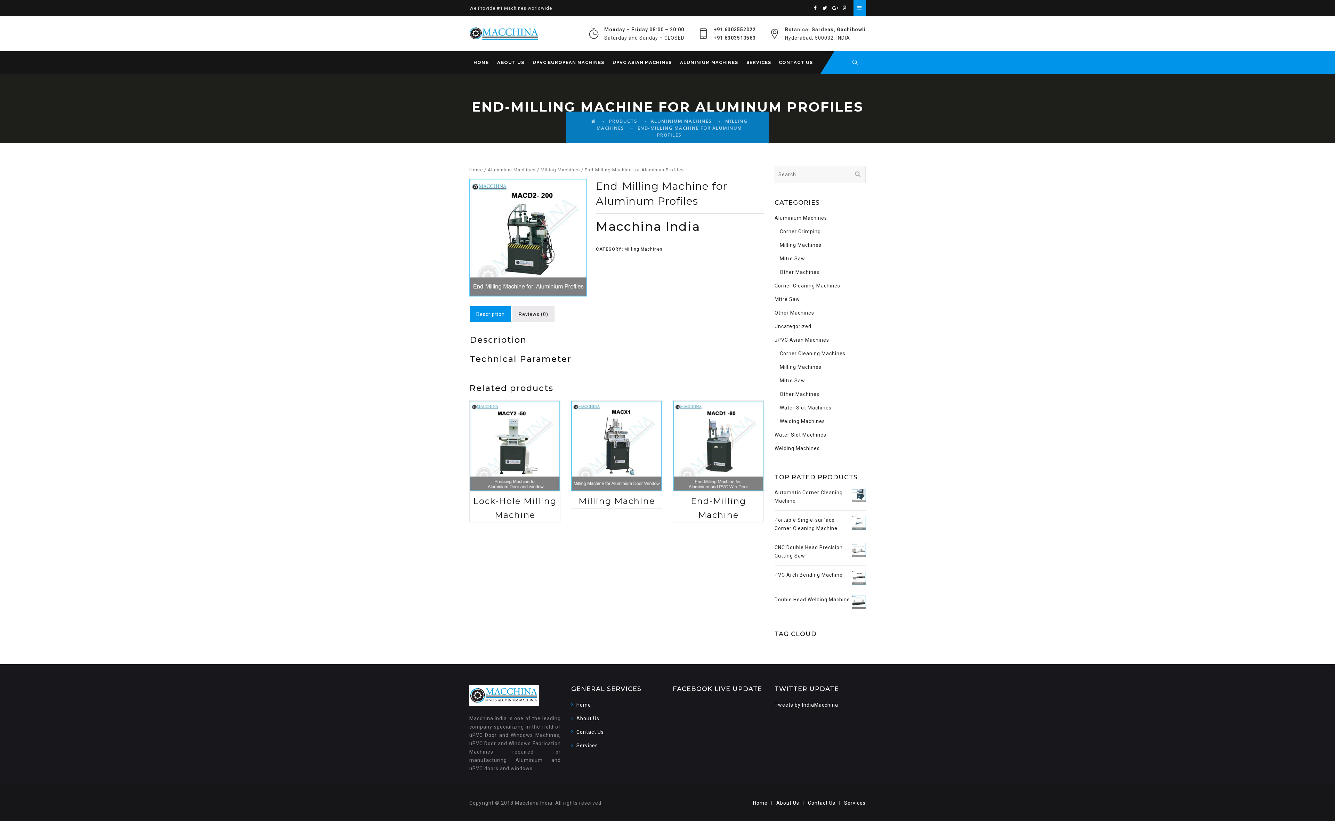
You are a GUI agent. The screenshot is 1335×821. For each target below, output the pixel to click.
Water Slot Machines (806, 407)
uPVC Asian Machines (642, 62)
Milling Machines (560, 169)
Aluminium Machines (709, 62)
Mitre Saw (792, 258)
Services (758, 62)
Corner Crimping (800, 231)
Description (490, 314)
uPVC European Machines (568, 62)
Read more (514, 452)
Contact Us (796, 62)
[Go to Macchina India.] (593, 121)
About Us (510, 62)
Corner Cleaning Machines (807, 285)
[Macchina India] (503, 33)
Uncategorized (793, 326)
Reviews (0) (533, 314)
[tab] (490, 314)
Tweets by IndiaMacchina (806, 705)
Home (481, 62)
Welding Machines (802, 421)
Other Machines (799, 272)
